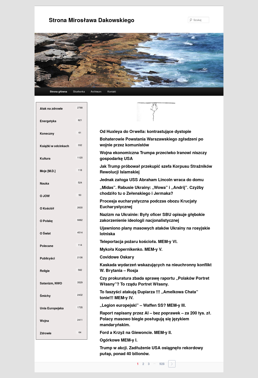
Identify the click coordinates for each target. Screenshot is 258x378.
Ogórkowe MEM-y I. (118, 340)
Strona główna (58, 91)
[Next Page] (171, 363)
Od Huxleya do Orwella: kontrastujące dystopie (145, 131)
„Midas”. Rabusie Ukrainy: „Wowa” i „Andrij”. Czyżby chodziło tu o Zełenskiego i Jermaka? (152, 190)
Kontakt (111, 91)
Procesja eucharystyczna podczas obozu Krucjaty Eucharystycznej (148, 204)
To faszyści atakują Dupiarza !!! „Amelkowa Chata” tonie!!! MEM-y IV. (149, 294)
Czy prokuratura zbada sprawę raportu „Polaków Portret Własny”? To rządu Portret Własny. (154, 281)
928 (162, 364)
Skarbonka (79, 91)
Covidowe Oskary (117, 257)
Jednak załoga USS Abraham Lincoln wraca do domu (152, 179)
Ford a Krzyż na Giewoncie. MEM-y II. (136, 332)
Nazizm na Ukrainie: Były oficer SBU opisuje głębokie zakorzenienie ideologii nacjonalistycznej (152, 217)
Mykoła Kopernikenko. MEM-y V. (131, 249)
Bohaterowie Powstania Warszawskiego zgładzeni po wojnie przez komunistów (151, 142)
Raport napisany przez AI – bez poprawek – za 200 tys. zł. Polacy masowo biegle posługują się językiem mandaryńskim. (155, 319)
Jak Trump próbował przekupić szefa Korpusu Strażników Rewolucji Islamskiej (156, 169)
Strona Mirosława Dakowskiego (91, 20)
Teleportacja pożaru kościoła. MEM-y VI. (139, 241)
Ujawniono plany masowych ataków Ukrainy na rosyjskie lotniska (155, 231)
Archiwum (96, 91)
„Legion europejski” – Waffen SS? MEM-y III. (143, 305)
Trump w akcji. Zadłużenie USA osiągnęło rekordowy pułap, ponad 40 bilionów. (151, 350)
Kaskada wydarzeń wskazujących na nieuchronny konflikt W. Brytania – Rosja (156, 267)
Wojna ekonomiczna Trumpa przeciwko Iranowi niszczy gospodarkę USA (153, 155)
